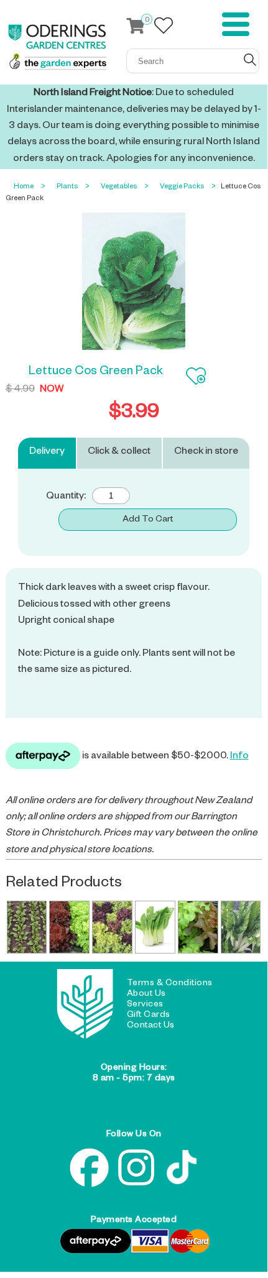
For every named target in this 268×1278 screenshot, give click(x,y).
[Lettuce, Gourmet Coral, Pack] (69, 927)
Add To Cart (147, 520)
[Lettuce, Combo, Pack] (112, 927)
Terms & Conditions (170, 984)
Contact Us (151, 1026)
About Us (146, 995)
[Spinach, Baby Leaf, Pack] (27, 927)
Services (145, 1005)
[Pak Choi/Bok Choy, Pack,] (155, 927)
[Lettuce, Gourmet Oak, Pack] (198, 927)
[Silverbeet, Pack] (241, 927)
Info (239, 757)
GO (250, 59)
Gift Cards (148, 1016)
